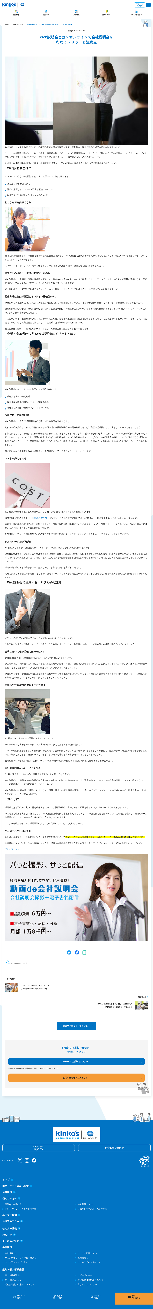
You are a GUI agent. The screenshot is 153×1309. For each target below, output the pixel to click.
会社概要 (9, 1253)
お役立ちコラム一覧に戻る (75, 1026)
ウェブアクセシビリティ (16, 1262)
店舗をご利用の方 (13, 1204)
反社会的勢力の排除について (18, 1284)
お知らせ (7, 1235)
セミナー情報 (9, 1228)
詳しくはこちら (12, 849)
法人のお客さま (136, 15)
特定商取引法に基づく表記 (90, 1280)
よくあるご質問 (10, 1241)
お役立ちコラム (18, 24)
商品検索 (16, 15)
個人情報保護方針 (13, 1275)
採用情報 (82, 1258)
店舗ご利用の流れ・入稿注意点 (92, 1209)
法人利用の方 (84, 1204)
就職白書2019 (41, 518)
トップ (6, 1179)
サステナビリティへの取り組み (19, 1258)
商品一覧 (46, 15)
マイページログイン (139, 5)
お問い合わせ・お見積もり (75, 1077)
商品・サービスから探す (15, 1186)
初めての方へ (106, 15)
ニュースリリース (86, 1253)
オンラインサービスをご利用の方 (20, 1209)
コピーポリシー (85, 1275)
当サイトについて (86, 1284)
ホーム (7, 24)
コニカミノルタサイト (88, 1262)
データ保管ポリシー (14, 1280)
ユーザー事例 (9, 1215)
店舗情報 (76, 15)
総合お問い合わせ (114, 1147)
